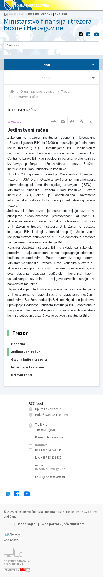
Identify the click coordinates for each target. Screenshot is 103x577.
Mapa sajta (27, 524)
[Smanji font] (90, 121)
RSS (9, 524)
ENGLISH (61, 14)
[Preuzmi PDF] (72, 121)
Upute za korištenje (48, 409)
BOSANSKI (16, 14)
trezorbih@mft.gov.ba (50, 469)
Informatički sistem (27, 367)
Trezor (66, 91)
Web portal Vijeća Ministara (63, 524)
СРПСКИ (46, 14)
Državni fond (21, 375)
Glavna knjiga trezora (29, 359)
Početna (18, 344)
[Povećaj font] (81, 121)
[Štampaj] (53, 121)
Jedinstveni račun (25, 96)
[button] (63, 121)
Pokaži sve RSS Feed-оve (51, 415)
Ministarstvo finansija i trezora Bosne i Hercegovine (48, 24)
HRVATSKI (32, 14)
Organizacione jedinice (37, 91)
